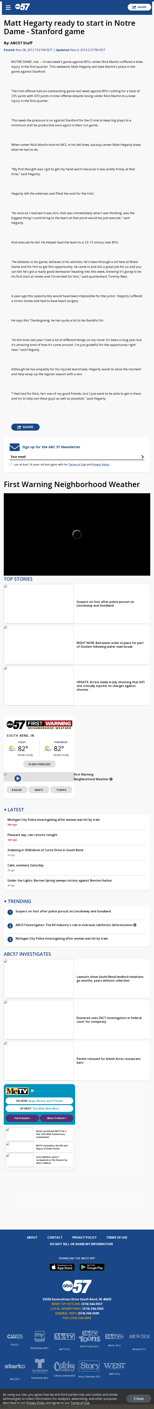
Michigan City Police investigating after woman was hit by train (54, 820)
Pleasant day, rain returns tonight (32, 835)
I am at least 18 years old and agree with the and (61, 464)
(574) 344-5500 (88, 1313)
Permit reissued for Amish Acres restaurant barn (109, 1061)
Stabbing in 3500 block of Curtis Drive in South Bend (45, 850)
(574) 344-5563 (92, 1309)
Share (141, 7)
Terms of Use (77, 464)
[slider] (23, 563)
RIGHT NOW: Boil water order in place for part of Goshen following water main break (110, 645)
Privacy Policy (100, 464)
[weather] (12, 748)
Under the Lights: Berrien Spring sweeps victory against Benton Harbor (60, 880)
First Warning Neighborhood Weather (91, 776)
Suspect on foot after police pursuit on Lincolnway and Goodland (105, 604)
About (32, 1237)
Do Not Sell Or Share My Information (81, 1244)
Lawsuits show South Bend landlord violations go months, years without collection (110, 979)
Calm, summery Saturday (26, 865)
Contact (55, 1237)
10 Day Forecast (39, 764)
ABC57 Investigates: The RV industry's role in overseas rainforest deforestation (74, 925)
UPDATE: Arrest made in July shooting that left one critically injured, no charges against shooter (111, 686)
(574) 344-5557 (91, 1304)
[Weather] (39, 728)
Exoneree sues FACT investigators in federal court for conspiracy (109, 1020)
